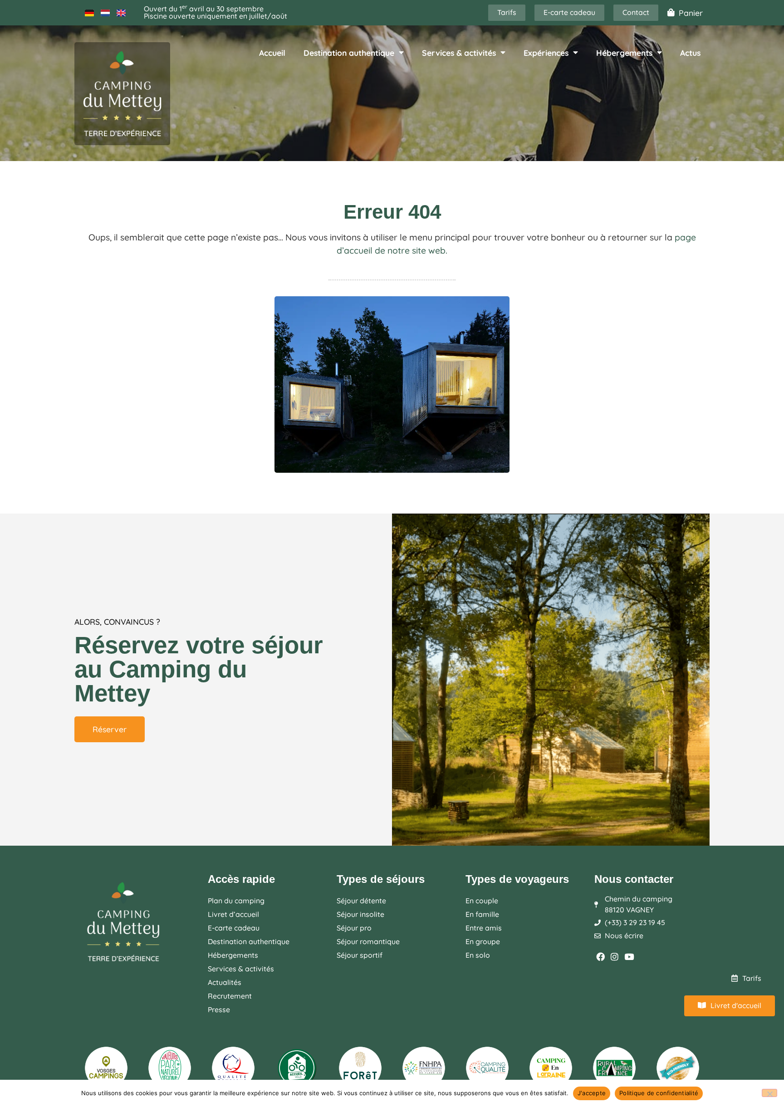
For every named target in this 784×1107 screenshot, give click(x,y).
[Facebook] (600, 956)
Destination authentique (349, 53)
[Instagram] (615, 956)
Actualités (224, 982)
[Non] (769, 1093)
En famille (482, 914)
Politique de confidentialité (658, 1093)
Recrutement (230, 995)
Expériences (546, 53)
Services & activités (459, 53)
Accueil (272, 53)
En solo (478, 955)
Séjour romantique (368, 941)
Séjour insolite (360, 914)
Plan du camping (236, 900)
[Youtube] (629, 956)
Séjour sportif (359, 955)
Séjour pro (354, 927)
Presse (219, 1009)
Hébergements (624, 53)
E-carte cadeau (234, 927)
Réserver (110, 729)
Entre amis (484, 927)
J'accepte (592, 1093)
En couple (482, 900)
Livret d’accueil (233, 914)
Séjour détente (361, 900)
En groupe (483, 941)
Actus (690, 53)
